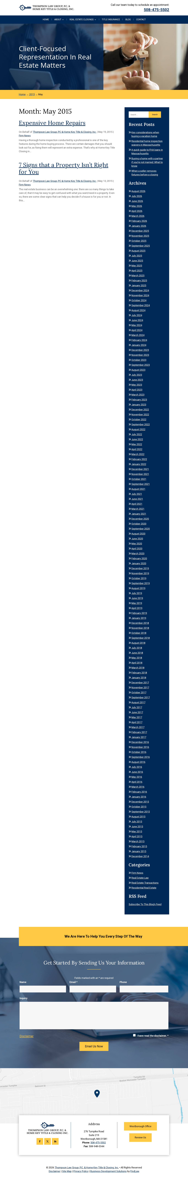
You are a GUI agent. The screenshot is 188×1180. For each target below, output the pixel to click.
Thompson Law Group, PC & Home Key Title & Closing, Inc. (64, 131)
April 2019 (136, 608)
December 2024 (140, 290)
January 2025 (138, 285)
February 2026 (139, 221)
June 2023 (137, 379)
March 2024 (137, 335)
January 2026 (138, 225)
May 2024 (136, 325)
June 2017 (137, 712)
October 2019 (138, 578)
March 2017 (137, 727)
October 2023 (138, 359)
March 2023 (137, 394)
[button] (185, 1160)
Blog (128, 20)
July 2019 (136, 593)
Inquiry (23, 998)
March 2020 (137, 553)
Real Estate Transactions (145, 882)
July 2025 (136, 255)
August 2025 (138, 250)
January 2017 (138, 737)
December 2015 (140, 801)
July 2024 (136, 315)
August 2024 (138, 310)
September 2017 (140, 697)
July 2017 (136, 707)
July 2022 (136, 434)
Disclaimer (27, 1036)
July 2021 (136, 494)
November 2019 (140, 573)
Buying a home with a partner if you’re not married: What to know (147, 162)
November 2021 (140, 474)
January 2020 (138, 563)
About (57, 20)
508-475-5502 (156, 9)
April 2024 (136, 330)
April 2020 (136, 548)
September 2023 (140, 364)
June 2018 (137, 652)
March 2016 (137, 786)
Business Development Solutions (108, 1171)
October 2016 (138, 752)
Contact (141, 20)
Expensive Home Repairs (52, 123)
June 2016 (137, 771)
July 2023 (136, 374)
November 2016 (140, 747)
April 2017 (136, 722)
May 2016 (136, 776)
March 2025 (137, 275)
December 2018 (140, 623)
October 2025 (138, 240)
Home (46, 20)
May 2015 (136, 831)
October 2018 (138, 633)
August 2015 (138, 816)
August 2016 (138, 762)
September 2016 (140, 757)
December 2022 (140, 409)
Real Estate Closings (82, 20)
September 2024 (140, 305)
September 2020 (140, 528)
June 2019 (137, 598)
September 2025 (140, 245)
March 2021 (137, 508)
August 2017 (138, 702)
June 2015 (137, 826)
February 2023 (139, 399)
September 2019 (140, 583)
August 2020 (138, 533)
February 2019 (139, 613)
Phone (123, 982)
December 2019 (140, 568)
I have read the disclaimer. (152, 1035)
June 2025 (137, 260)
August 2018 (138, 642)
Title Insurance (111, 20)
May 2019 (136, 603)
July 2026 (136, 196)
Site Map (67, 1171)
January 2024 (138, 345)
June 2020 (137, 538)
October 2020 (138, 523)
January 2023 (138, 404)
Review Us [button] (140, 1137)
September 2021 (140, 484)
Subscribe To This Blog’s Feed (145, 904)
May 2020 (136, 543)
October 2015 (138, 806)
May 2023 (136, 384)
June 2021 (137, 498)
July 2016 (136, 767)
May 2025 (136, 265)
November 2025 (140, 235)
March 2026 (137, 216)
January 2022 (138, 464)
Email (73, 982)
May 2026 (136, 206)
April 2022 (136, 449)
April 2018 (136, 662)
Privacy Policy (80, 1171)
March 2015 (137, 841)
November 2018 (140, 628)
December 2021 (140, 469)
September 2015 (140, 811)
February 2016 (139, 791)
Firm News (25, 135)
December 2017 (140, 682)
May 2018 (136, 657)
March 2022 (137, 454)
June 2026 (137, 201)
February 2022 (139, 459)
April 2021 (136, 503)
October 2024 (138, 300)
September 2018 (140, 637)
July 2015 (136, 821)
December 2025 (140, 230)
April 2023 (136, 389)
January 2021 (138, 513)
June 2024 (137, 320)
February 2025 (139, 280)
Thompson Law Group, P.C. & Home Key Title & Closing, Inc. (87, 1167)
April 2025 (136, 270)
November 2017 (140, 687)
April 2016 (136, 781)
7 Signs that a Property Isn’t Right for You (63, 168)
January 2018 (138, 677)
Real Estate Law (140, 877)
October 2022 (138, 419)
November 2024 (140, 295)
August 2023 (138, 369)
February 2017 (139, 732)
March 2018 (137, 667)
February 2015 (139, 846)
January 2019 (138, 618)
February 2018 (139, 672)
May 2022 (136, 444)
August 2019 (138, 588)
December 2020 (140, 518)
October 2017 (138, 692)
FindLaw (134, 1171)
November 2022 (140, 414)
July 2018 (136, 647)
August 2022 (138, 429)
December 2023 (140, 350)
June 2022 (137, 439)
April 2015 (136, 836)
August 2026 (138, 191)
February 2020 (139, 558)
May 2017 (136, 717)
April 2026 (136, 211)
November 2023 (140, 355)
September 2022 (140, 424)
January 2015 (138, 851)
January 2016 (138, 796)
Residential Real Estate (143, 887)
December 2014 (140, 856)
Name (23, 982)
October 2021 (138, 479)
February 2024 (139, 340)
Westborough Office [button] (140, 1126)
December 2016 (140, 742)
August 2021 (138, 489)
